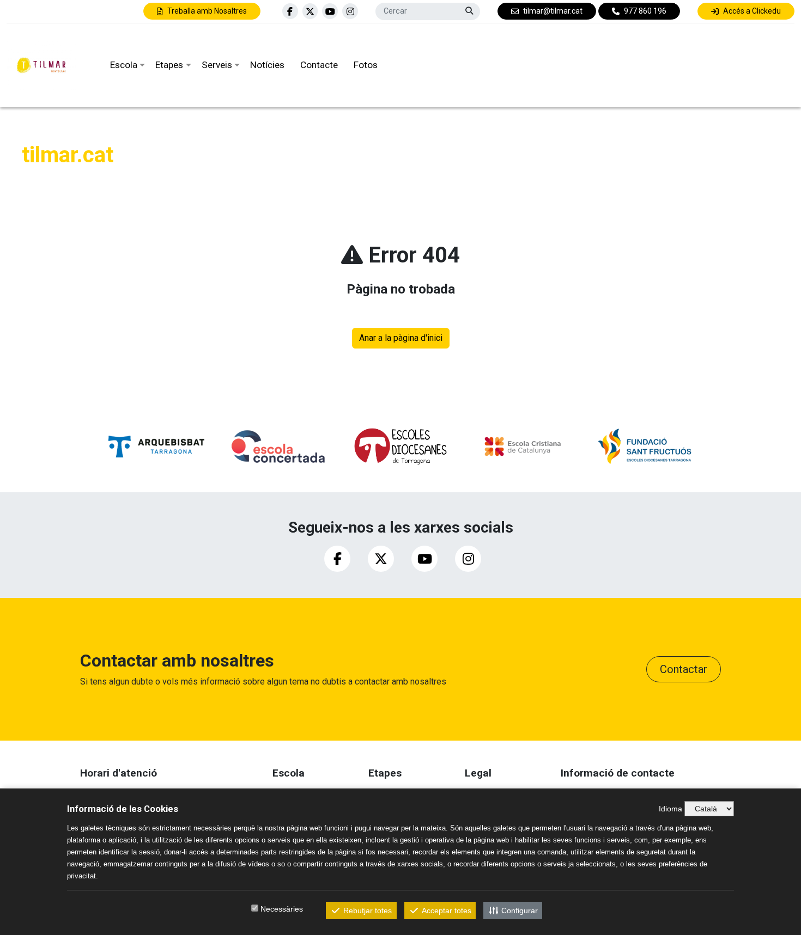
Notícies (267, 64)
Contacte (319, 64)
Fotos (366, 64)
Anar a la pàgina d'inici (400, 338)
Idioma (670, 808)
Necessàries (281, 909)
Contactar (683, 669)
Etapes (169, 64)
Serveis (217, 64)
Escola (123, 64)
